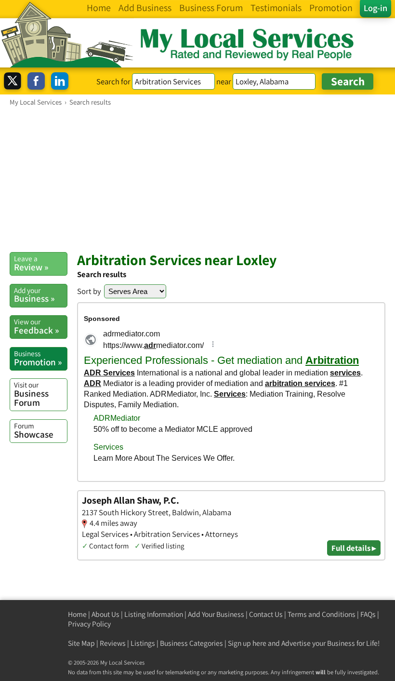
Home (77, 614)
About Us (105, 614)
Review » (31, 263)
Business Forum (31, 394)
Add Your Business (216, 614)
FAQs (368, 614)
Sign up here (247, 643)
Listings (143, 643)
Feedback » (36, 326)
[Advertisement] (197, 178)
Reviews (113, 643)
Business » (34, 295)
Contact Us (266, 614)
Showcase (33, 430)
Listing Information (153, 614)
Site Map (81, 643)
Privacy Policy (89, 623)
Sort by (89, 291)
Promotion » (38, 358)
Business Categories (191, 643)
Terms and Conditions (322, 614)
